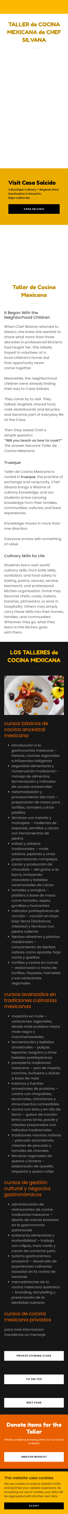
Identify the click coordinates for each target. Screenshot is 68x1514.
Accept (34, 1505)
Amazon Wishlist (34, 1456)
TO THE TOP (34, 1379)
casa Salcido (34, 209)
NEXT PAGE (34, 1402)
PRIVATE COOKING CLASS (34, 1355)
